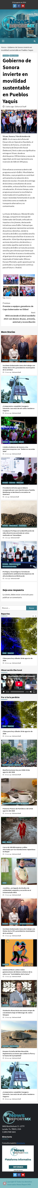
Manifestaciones (8, 765)
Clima (4, 653)
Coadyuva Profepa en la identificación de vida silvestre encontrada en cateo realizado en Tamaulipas (18, 533)
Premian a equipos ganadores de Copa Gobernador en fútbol (18, 306)
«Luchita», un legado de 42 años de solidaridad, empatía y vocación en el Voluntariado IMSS (17, 890)
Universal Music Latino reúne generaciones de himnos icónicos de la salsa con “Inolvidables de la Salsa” (17, 972)
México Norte (14, 55)
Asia (4, 842)
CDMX (4, 883)
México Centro (14, 360)
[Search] (34, 41)
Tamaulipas (22, 525)
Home (3, 47)
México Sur (13, 401)
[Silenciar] (31, 692)
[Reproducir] (4, 692)
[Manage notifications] (4, 1183)
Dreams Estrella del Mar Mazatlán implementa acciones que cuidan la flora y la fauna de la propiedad (19, 1053)
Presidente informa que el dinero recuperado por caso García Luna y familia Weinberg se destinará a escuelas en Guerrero (19, 491)
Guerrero (12, 482)
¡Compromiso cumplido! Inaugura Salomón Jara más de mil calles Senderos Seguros (19, 408)
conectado (25, 594)
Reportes (10, 653)
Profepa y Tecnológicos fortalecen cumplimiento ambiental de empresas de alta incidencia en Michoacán (18, 574)
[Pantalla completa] (34, 692)
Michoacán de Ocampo (9, 566)
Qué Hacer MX (14, 1046)
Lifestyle (5, 964)
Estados (5, 55)
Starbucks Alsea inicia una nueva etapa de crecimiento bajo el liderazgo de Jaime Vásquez (19, 1012)
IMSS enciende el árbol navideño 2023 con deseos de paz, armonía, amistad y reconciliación (19, 317)
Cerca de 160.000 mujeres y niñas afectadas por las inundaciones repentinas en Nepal (19, 849)
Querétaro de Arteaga (26, 360)
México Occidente (15, 564)
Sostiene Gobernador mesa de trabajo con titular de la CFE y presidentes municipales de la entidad (19, 367)
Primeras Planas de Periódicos (12, 803)
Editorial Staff (20, 106)
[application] (19, 684)
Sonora (8, 298)
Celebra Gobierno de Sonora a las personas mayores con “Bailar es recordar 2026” (19, 449)
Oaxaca (20, 401)
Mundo (9, 842)
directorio (21, 1143)
